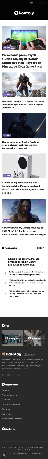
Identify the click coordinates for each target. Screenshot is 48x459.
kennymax (20, 453)
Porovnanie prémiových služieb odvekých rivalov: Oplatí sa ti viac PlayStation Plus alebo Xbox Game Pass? (22, 60)
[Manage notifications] (4, 455)
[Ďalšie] (43, 338)
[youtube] (8, 375)
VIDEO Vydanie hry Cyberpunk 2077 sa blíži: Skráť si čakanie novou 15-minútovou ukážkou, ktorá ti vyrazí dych (24, 231)
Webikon (37, 453)
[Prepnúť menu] (3, 3)
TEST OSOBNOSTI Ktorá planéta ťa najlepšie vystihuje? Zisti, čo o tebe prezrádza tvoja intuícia (27, 282)
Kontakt (5, 390)
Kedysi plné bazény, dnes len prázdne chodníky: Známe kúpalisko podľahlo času (23, 262)
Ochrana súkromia (11, 404)
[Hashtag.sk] (38, 2)
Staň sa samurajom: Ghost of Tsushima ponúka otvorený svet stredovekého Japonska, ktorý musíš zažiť (20, 145)
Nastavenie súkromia (12, 418)
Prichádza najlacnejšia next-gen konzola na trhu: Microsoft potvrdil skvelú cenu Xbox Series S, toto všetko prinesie (23, 187)
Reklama (6, 409)
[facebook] (3, 375)
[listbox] (36, 248)
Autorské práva (9, 395)
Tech (8, 48)
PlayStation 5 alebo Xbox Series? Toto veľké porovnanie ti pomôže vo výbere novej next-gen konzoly (23, 104)
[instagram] (14, 375)
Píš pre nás (7, 414)
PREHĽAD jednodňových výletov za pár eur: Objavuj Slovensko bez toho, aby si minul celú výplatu (27, 293)
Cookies (6, 399)
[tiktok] (19, 375)
